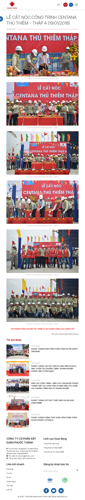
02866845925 (22, 453)
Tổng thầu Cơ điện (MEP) (53, 448)
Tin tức (9, 473)
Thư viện (9, 485)
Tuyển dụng (10, 481)
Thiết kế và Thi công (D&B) (54, 452)
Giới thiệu (10, 469)
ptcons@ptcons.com (26, 456)
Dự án (8, 477)
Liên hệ (9, 490)
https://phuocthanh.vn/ (26, 458)
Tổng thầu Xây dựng (51, 443)
